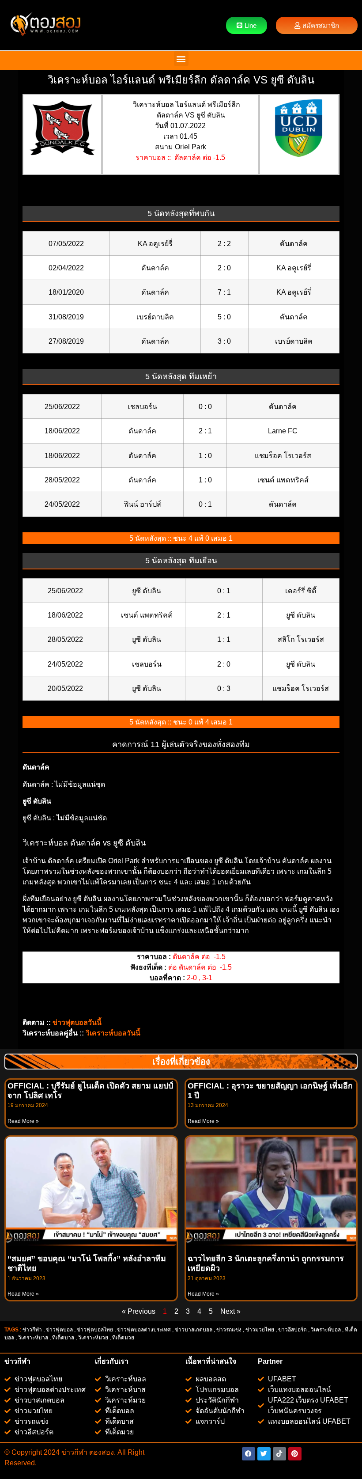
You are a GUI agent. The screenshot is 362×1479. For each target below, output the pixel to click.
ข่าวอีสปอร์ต (292, 1330)
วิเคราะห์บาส (33, 1338)
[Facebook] (248, 1453)
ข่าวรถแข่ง (228, 1330)
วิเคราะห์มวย (93, 1338)
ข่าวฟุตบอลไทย (95, 1330)
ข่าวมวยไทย (259, 1330)
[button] (181, 58)
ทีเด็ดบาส (63, 1338)
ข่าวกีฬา (32, 1330)
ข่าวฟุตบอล (59, 1330)
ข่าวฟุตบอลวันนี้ (77, 1022)
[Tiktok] (279, 1453)
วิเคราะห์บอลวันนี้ (113, 1033)
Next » (230, 1311)
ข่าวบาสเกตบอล (193, 1330)
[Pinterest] (295, 1453)
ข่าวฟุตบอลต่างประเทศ (144, 1330)
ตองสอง (100, 1452)
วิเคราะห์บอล (326, 1330)
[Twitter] (264, 1453)
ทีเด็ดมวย (124, 1338)
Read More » (23, 1121)
